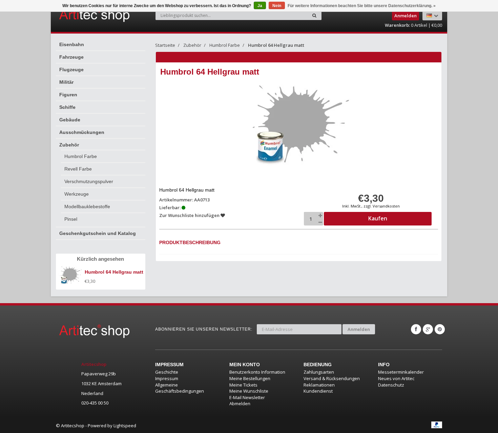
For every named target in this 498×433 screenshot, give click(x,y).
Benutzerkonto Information (257, 372)
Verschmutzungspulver (88, 181)
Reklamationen (319, 385)
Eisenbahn (71, 44)
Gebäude (69, 119)
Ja (259, 5)
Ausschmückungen (81, 132)
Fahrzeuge (71, 57)
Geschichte (166, 372)
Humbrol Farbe (80, 156)
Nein (276, 5)
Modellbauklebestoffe (87, 206)
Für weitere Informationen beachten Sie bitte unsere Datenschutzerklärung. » (362, 5)
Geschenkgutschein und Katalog (97, 233)
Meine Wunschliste (248, 391)
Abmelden (239, 403)
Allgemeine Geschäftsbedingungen (179, 388)
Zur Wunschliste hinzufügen (190, 215)
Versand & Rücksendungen (332, 378)
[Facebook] (416, 329)
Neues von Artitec (396, 378)
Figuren (68, 94)
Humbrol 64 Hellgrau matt (276, 45)
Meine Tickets (243, 385)
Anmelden (359, 329)
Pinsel (70, 219)
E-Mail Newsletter (247, 397)
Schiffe (67, 107)
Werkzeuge (76, 194)
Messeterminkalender (401, 372)
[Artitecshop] (80, 15)
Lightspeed (124, 425)
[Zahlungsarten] (436, 424)
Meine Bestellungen (249, 378)
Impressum (166, 378)
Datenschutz (391, 385)
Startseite (165, 45)
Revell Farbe (78, 169)
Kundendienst (318, 391)
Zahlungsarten (319, 372)
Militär (66, 82)
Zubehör (69, 144)
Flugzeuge (71, 69)
